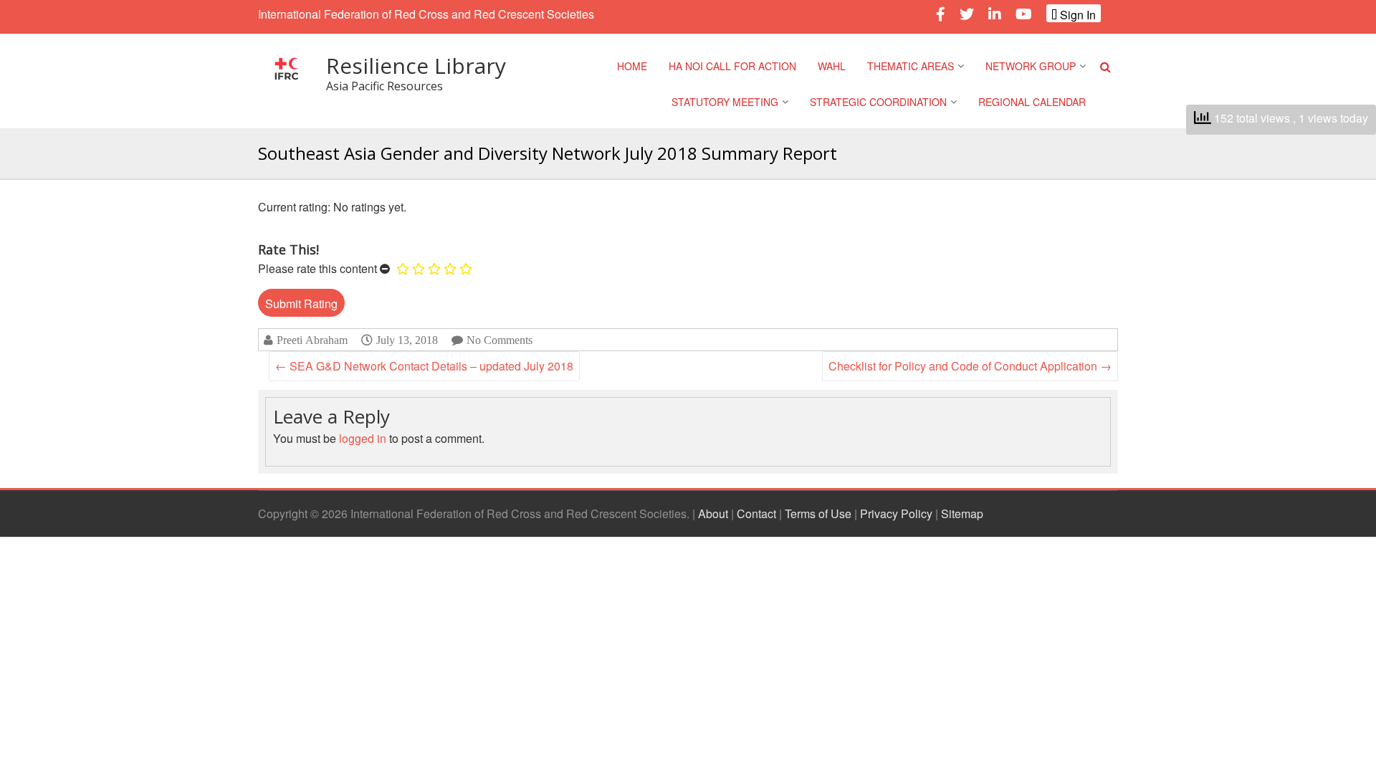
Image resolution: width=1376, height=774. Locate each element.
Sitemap (962, 513)
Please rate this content (317, 268)
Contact (756, 513)
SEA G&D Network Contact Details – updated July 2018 (424, 366)
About (713, 513)
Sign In (1076, 14)
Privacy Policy (896, 513)
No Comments (499, 340)
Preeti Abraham (312, 340)
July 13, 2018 (407, 339)
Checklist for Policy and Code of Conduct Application (970, 366)
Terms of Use (818, 513)
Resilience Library (416, 65)
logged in (362, 438)
